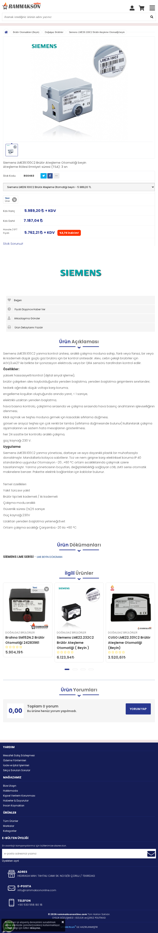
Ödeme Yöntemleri (14, 760)
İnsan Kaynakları (13, 805)
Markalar (8, 826)
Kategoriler (9, 831)
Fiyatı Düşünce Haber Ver (29, 309)
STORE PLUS (68, 927)
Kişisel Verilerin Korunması (19, 795)
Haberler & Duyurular (16, 800)
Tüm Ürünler (10, 821)
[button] (67, 669)
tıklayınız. (35, 928)
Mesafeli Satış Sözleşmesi (19, 755)
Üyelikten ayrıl (10, 860)
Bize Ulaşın (9, 785)
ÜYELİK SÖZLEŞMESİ (62, 917)
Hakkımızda (10, 790)
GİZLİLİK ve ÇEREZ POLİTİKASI (90, 917)
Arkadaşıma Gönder (27, 318)
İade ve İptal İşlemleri (16, 765)
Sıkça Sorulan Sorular (16, 770)
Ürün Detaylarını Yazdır (28, 327)
